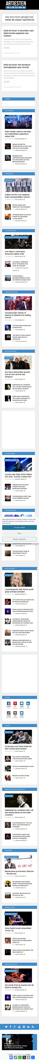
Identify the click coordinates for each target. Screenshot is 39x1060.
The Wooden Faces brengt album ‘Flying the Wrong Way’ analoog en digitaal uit (22, 883)
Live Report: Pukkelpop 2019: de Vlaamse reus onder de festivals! (20, 264)
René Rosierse (19, 256)
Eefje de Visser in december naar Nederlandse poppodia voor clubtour (19, 33)
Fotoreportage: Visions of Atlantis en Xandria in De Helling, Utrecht (18, 315)
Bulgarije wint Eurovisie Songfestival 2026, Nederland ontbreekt (20, 486)
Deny (19, 533)
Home (11, 1054)
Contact (28, 1054)
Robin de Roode (20, 221)
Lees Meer (7, 47)
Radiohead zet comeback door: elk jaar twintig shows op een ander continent (21, 387)
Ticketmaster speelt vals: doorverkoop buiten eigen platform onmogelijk (21, 836)
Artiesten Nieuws (20, 139)
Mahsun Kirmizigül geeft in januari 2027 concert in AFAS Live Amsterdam (22, 642)
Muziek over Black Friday (20, 776)
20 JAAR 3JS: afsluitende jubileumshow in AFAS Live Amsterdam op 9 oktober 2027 (22, 621)
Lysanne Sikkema (20, 282)
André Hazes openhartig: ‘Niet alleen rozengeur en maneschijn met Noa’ (21, 398)
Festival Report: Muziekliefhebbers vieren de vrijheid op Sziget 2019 (21, 278)
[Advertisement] (19, 430)
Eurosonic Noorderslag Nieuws (16, 237)
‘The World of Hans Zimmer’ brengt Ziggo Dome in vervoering (21, 337)
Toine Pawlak (19, 320)
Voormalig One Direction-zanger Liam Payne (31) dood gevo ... (15, 1047)
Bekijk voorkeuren (19, 539)
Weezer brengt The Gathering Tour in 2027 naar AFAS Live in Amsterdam (22, 146)
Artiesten (8, 180)
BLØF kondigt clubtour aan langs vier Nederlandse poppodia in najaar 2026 (18, 134)
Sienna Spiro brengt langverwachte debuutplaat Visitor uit (22, 940)
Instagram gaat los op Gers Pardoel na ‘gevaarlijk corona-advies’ (21, 216)
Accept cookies (19, 527)
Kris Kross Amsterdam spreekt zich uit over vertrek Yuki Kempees (17, 374)
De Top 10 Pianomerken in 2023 (23, 766)
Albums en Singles (11, 857)
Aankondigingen (10, 117)
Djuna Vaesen (19, 199)
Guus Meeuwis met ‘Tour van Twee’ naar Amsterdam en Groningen (22, 825)
